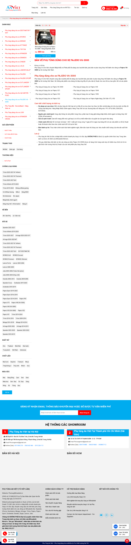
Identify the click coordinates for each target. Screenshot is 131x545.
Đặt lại (7, 392)
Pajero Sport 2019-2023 (10, 291)
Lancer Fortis (7, 263)
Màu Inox (5, 381)
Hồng (4, 385)
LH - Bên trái (16, 215)
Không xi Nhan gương (22, 188)
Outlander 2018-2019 (9, 287)
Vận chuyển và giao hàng (53, 503)
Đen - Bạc (13, 381)
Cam (17, 377)
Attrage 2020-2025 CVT (23, 235)
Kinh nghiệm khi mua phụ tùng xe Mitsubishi (81, 501)
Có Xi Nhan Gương (8, 192)
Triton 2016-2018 (8, 318)
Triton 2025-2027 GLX (9, 180)
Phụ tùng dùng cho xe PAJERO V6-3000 (16, 101)
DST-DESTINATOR (23, 251)
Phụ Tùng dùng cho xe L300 (14, 112)
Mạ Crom (5, 362)
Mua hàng (34, 13)
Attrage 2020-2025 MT (10, 239)
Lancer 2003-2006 (18, 263)
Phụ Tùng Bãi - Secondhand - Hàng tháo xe (16, 107)
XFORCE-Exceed (18, 255)
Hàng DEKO (25, 192)
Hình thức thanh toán (52, 507)
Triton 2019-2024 (8, 188)
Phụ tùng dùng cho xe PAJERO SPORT (18, 78)
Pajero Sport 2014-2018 (10, 298)
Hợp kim (13, 362)
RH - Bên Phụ (7, 215)
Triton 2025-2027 (8, 235)
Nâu (4, 377)
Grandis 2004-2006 (22, 279)
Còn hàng (20, 149)
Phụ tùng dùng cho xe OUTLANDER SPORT (17, 88)
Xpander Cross (7, 283)
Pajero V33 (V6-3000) (9, 310)
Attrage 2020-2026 (9, 326)
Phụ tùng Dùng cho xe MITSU (60, 7)
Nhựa (27, 362)
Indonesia (23, 350)
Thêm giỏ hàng (46, 56)
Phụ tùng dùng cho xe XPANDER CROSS (16, 118)
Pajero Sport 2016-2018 (10, 294)
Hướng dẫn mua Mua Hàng (75, 493)
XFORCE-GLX (7, 255)
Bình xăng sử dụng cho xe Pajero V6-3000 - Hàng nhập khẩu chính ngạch (45, 49)
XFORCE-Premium (8, 259)
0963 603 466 (29, 445)
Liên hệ (43, 13)
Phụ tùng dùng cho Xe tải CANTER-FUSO (17, 94)
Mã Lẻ (18, 192)
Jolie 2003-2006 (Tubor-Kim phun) (13, 271)
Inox (28, 366)
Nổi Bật (5, 149)
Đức (4, 346)
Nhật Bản (18, 346)
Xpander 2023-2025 (9, 330)
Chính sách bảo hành (52, 499)
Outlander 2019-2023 (20, 283)
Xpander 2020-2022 (23, 330)
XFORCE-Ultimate (21, 259)
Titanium (20, 362)
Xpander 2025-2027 (9, 227)
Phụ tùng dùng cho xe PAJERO (15, 74)
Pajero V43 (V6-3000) (9, 306)
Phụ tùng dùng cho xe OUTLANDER (17, 82)
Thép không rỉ (7, 366)
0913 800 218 (18, 445)
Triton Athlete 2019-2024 (10, 184)
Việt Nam (15, 350)
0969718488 (83, 444)
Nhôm (23, 366)
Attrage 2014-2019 (22, 326)
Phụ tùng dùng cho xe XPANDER (16, 53)
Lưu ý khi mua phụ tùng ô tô (76, 497)
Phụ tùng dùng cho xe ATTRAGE (16, 45)
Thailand (10, 346)
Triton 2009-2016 (21, 318)
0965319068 (93, 444)
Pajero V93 (23, 298)
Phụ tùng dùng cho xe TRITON (15, 49)
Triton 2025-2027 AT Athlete (11, 172)
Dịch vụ (84, 7)
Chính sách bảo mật (51, 514)
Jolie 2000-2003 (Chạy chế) (11, 275)
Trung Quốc (6, 350)
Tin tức (76, 7)
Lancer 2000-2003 (8, 267)
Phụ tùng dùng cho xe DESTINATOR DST (17, 32)
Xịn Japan (16, 196)
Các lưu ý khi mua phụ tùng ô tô (77, 510)
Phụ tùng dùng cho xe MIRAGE (15, 41)
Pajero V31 (6, 314)
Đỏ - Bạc (21, 381)
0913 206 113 (39, 445)
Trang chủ (34, 7)
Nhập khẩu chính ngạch (10, 200)
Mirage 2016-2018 (8, 322)
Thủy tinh (16, 366)
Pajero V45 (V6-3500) (18, 302)
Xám (27, 377)
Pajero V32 (21, 310)
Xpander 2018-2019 (9, 334)
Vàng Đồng (10, 377)
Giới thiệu (44, 7)
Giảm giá (12, 149)
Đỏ (9, 385)
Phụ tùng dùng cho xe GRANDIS (15, 58)
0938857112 (102, 444)
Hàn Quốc (26, 346)
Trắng (14, 385)
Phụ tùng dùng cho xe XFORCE (15, 37)
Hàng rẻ (24, 204)
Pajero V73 (6, 302)
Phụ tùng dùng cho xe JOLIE (14, 66)
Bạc (19, 385)
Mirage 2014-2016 (21, 322)
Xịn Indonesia (7, 196)
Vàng (27, 381)
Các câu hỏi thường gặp (53, 510)
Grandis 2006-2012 (8, 279)
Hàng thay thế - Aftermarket (11, 204)
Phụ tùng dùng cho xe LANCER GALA (17, 70)
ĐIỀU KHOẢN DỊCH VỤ (53, 518)
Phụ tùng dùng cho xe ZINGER (15, 62)
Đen (22, 377)
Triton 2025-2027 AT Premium (12, 176)
